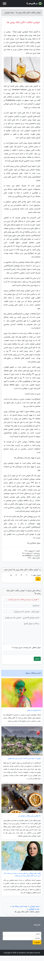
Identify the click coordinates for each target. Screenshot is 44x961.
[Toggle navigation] (4, 3)
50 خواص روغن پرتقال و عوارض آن (29, 816)
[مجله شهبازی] (34, 3)
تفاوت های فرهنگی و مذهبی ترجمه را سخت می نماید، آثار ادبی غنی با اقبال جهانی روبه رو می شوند (22, 874)
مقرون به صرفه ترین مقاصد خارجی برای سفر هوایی (24, 758)
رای (38, 578)
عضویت (37, 942)
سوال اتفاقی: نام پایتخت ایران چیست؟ (26, 647)
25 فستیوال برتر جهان (34, 710)
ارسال (37, 658)
